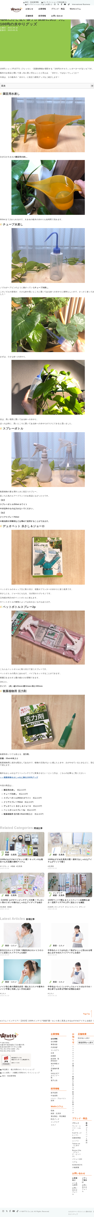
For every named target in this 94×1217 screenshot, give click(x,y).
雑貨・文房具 (56, 1113)
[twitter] (58, 4)
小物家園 (75, 1167)
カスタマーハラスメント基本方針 (80, 1211)
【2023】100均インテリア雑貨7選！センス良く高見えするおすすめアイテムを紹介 (56, 1021)
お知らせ (29, 9)
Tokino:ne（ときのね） (76, 1145)
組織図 (53, 1056)
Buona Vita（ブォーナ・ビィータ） (76, 1153)
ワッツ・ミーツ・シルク (76, 1128)
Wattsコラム (75, 9)
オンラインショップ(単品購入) (55, 2)
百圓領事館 (76, 1138)
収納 (52, 1110)
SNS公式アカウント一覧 (55, 1075)
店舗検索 (29, 16)
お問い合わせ (57, 16)
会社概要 (54, 1041)
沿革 (52, 1053)
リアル (74, 1162)
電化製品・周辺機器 (58, 1116)
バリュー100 (77, 1159)
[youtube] (65, 4)
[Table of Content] (92, 85)
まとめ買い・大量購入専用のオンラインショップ (21, 1073)
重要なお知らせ (73, 1083)
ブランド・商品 (58, 9)
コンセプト (55, 1050)
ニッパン (75, 1141)
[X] (7, 1211)
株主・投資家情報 (32, 2)
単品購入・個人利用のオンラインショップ (18, 1069)
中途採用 (54, 1096)
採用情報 (42, 16)
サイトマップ (73, 1214)
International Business (81, 4)
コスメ (53, 1125)
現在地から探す (84, 1038)
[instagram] (55, 4)
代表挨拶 (54, 1047)
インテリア (13, 1021)
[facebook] (61, 4)
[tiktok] (69, 4)
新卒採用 (54, 1093)
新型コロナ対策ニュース (73, 1102)
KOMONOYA (77, 1165)
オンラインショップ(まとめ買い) (39, 4)
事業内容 (54, 1044)
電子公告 (54, 1080)
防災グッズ (55, 1119)
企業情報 (42, 9)
